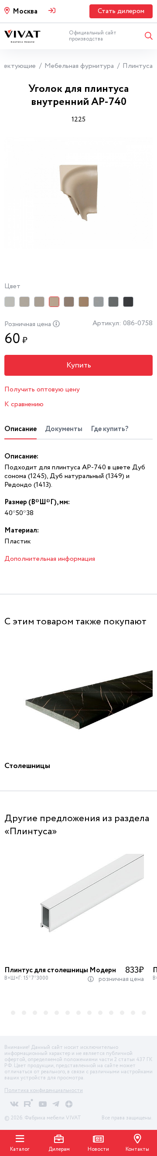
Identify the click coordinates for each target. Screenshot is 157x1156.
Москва (25, 11)
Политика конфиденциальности (43, 1090)
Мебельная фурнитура (79, 66)
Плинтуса (138, 66)
